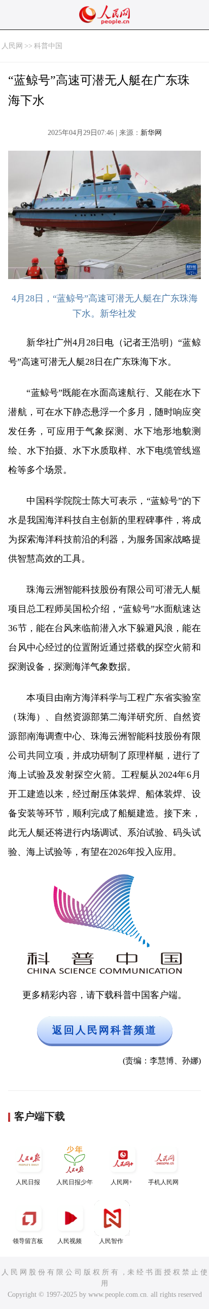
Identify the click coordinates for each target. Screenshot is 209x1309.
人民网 (12, 46)
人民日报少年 (74, 1182)
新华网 (151, 132)
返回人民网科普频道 (104, 1030)
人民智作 (111, 1241)
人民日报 (28, 1182)
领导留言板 (28, 1241)
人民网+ (121, 1182)
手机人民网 (163, 1182)
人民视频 (69, 1241)
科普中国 (48, 46)
